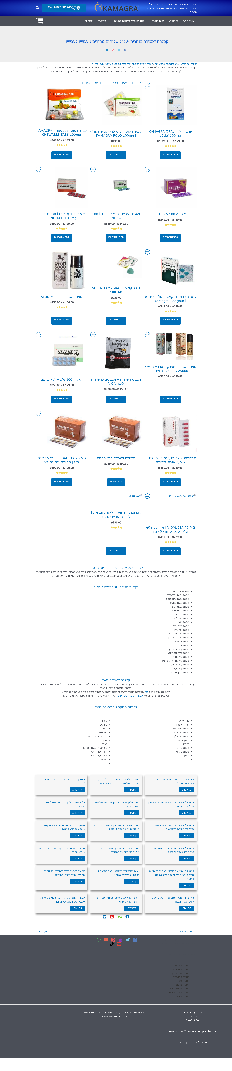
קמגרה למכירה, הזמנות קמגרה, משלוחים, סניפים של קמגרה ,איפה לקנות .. (121, 64)
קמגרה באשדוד (181, 996)
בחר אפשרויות (170, 154)
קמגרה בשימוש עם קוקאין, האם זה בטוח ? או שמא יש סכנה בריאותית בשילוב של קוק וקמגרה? (171, 874)
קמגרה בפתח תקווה (179, 973)
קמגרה (194, 64)
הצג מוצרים (116, 481)
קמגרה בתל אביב (180, 969)
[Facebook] (125, 49)
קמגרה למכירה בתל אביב (130, 695)
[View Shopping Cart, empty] (40, 21)
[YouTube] (106, 940)
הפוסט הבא (43, 931)
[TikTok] (112, 944)
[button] (64, 8)
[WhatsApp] (99, 940)
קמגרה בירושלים (181, 976)
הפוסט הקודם (187, 931)
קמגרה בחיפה (182, 965)
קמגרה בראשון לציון (179, 988)
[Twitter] (119, 49)
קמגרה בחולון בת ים (179, 992)
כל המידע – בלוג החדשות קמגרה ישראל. (172, 64)
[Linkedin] (107, 49)
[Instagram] (120, 940)
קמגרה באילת (182, 980)
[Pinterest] (113, 49)
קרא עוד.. (186, 789)
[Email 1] (119, 944)
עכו (147, 691)
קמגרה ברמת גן (181, 984)
